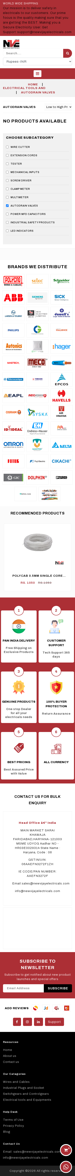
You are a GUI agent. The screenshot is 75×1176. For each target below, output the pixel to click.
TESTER (16, 163)
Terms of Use (13, 1119)
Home (33, 84)
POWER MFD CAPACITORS (28, 214)
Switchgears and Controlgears (26, 1093)
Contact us (11, 1061)
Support (54, 1022)
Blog (6, 1131)
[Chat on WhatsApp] (66, 1167)
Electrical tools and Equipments (27, 1099)
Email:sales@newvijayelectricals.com (41, 883)
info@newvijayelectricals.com (37, 891)
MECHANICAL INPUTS (25, 172)
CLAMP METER (20, 189)
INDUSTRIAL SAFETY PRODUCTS (33, 222)
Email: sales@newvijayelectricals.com (32, 1151)
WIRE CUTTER (20, 147)
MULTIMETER (20, 197)
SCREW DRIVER (21, 180)
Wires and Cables (16, 1081)
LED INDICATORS (22, 230)
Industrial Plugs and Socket (23, 1087)
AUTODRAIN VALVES (38, 92)
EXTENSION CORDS (24, 155)
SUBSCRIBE (58, 988)
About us (9, 1055)
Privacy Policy (13, 1125)
